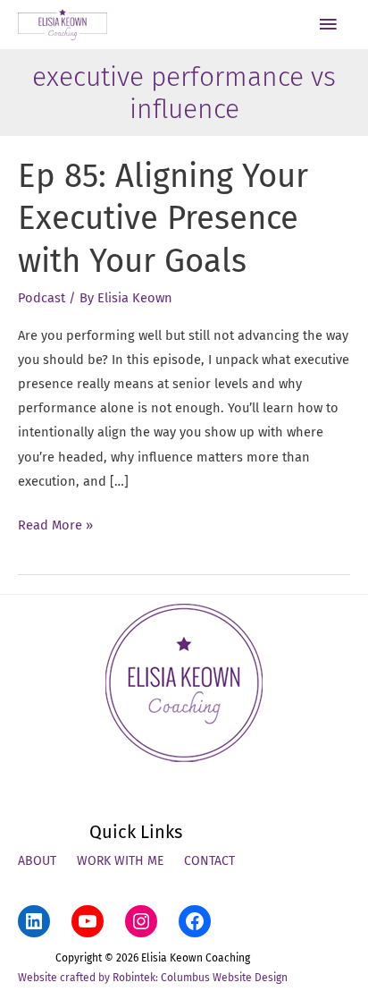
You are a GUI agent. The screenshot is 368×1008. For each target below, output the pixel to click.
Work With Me (120, 860)
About (37, 860)
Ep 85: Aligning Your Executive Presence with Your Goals (163, 219)
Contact (209, 860)
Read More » (55, 527)
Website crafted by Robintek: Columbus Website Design (153, 977)
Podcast (41, 298)
